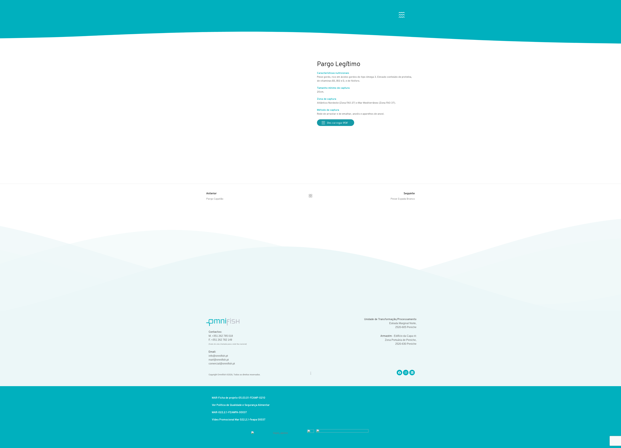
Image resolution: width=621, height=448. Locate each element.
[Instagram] (406, 372)
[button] (402, 15)
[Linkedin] (412, 372)
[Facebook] (399, 372)
